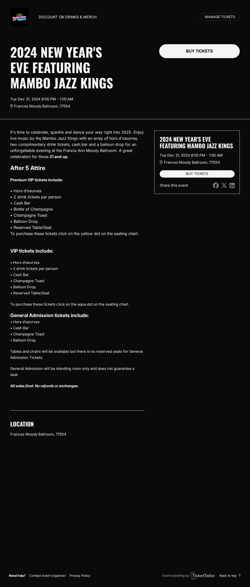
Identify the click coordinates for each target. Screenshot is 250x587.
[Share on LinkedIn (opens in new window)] (232, 185)
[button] (47, 575)
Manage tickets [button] (220, 17)
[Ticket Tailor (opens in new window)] (202, 575)
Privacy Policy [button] (80, 575)
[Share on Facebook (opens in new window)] (216, 185)
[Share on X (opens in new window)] (224, 185)
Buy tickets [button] (199, 51)
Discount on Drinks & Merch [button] (68, 17)
